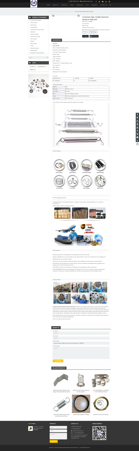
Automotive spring (34, 48)
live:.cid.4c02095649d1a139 (78, 432)
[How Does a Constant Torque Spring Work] (30, 430)
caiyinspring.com (42, 66)
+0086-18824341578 (74, 1)
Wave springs (33, 43)
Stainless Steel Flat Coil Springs (100, 414)
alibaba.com (33, 69)
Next (78, 16)
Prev (53, 16)
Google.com (33, 66)
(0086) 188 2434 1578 (76, 426)
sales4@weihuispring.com (87, 1)
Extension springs (34, 34)
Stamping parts (33, 50)
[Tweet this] (88, 32)
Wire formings (33, 38)
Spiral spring (33, 25)
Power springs (33, 22)
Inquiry (86, 36)
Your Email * (55, 336)
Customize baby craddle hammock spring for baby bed (96, 29)
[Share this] (84, 32)
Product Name (56, 341)
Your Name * (55, 331)
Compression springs (35, 36)
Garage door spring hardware (37, 52)
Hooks (31, 45)
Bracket (32, 41)
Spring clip (32, 31)
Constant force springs (35, 20)
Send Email (95, 36)
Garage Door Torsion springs (37, 29)
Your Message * (56, 346)
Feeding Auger (33, 27)
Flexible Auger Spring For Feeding (81, 414)
